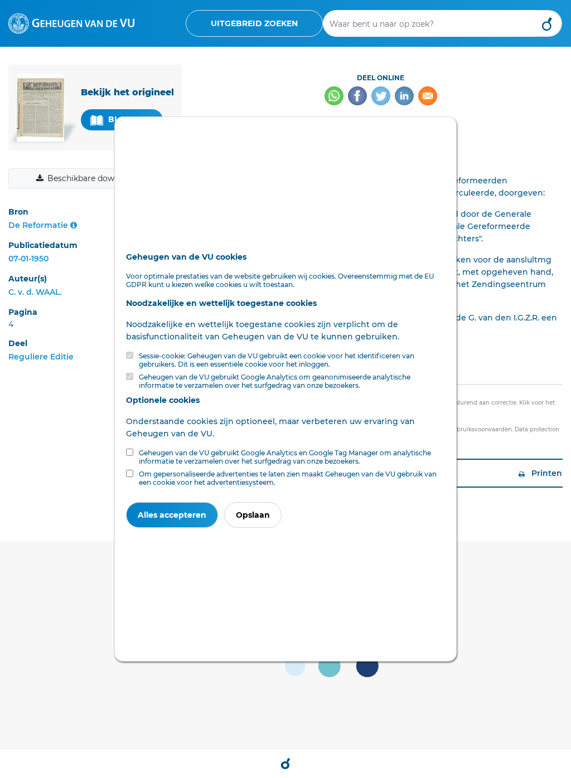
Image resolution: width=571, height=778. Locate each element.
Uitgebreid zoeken (254, 23)
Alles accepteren (172, 515)
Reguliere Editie (41, 357)
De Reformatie (38, 225)
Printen (545, 473)
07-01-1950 (28, 259)
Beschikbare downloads (93, 178)
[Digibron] (71, 23)
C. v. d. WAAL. (34, 292)
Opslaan (253, 515)
